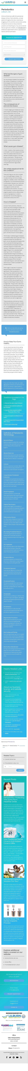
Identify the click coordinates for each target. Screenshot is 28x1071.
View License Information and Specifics (14, 715)
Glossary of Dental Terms (11, 674)
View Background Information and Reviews (12, 725)
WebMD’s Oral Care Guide (15, 681)
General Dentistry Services (11, 958)
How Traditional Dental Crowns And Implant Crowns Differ (13, 841)
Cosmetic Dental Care (10, 759)
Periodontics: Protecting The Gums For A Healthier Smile (14, 799)
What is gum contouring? (11, 424)
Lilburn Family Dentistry (9, 310)
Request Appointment (14, 994)
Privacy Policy (12, 1053)
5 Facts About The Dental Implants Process (11, 921)
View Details (17, 729)
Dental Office (8, 962)
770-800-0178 (11, 306)
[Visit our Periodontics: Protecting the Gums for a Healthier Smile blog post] (14, 795)
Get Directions (14, 980)
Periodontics (11, 741)
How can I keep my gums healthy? (13, 410)
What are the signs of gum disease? (13, 403)
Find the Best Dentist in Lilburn (12, 964)
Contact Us (14, 1007)
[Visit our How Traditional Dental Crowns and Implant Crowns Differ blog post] (14, 837)
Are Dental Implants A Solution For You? (13, 880)
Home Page (17, 678)
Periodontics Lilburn (14, 331)
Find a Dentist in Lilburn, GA (12, 763)
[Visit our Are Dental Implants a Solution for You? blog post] (14, 877)
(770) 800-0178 (21, 27)
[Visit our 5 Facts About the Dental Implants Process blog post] (14, 917)
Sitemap (16, 1053)
